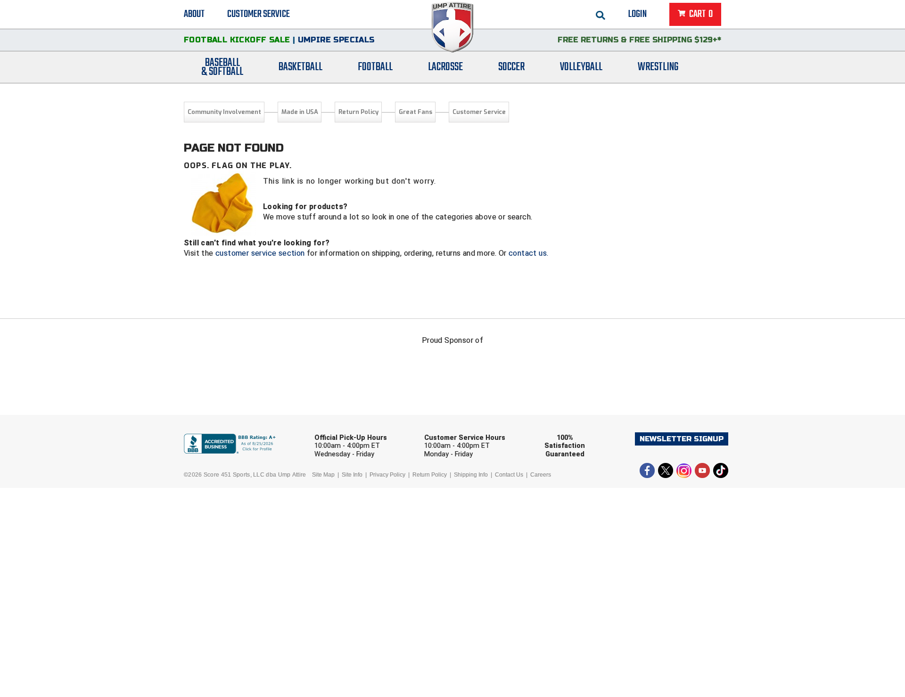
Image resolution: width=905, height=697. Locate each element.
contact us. (528, 253)
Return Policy (358, 112)
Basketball (300, 67)
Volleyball (581, 67)
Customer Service (258, 14)
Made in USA (299, 112)
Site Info (352, 474)
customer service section (260, 253)
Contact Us (509, 474)
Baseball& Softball (222, 67)
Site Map (323, 474)
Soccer (511, 67)
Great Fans (415, 112)
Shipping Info (471, 474)
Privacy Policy (387, 474)
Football (375, 67)
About (194, 14)
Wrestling (658, 67)
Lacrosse (445, 67)
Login (637, 14)
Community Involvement (224, 112)
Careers (540, 474)
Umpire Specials (336, 39)
